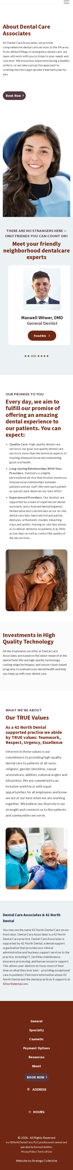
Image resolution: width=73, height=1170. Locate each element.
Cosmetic (36, 1039)
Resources (36, 1057)
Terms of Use (45, 1151)
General (36, 1021)
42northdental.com (15, 983)
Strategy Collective (44, 1160)
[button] (25, 356)
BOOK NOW (35, 1077)
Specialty (36, 1030)
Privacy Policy (28, 1151)
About (36, 1066)
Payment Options (36, 1048)
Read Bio (34, 336)
